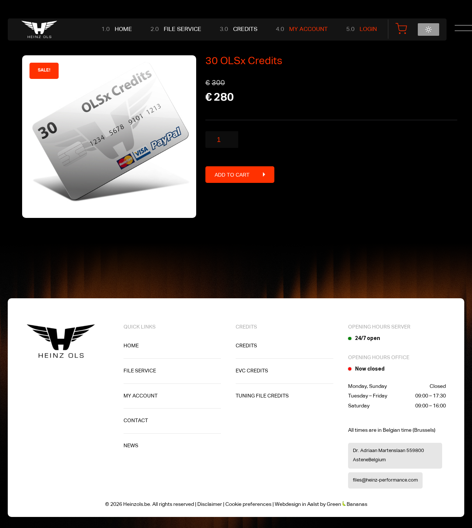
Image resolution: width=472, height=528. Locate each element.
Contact (136, 420)
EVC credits (252, 371)
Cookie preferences (248, 504)
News (131, 445)
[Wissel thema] (428, 29)
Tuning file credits (262, 396)
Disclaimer (209, 504)
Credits (245, 29)
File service (182, 29)
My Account (308, 29)
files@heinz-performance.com (385, 480)
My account (140, 396)
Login (368, 29)
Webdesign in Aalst (297, 504)
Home (123, 29)
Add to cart (232, 175)
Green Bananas (347, 504)
